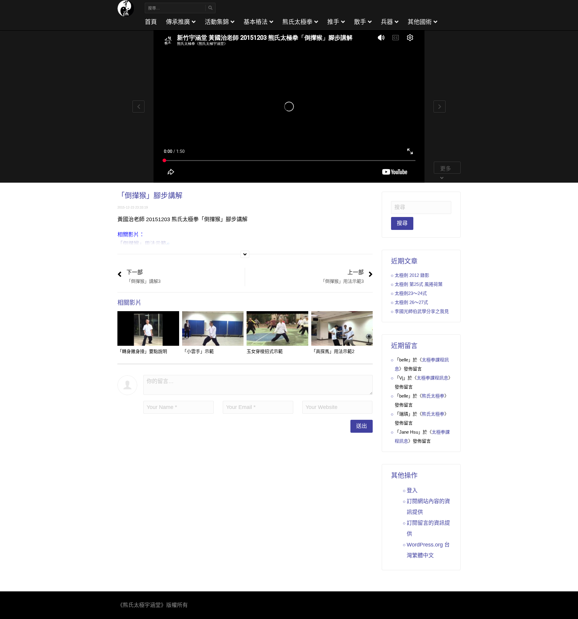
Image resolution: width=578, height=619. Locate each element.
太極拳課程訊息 (432, 377)
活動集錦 (218, 22)
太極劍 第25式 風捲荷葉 (419, 284)
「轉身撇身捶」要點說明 (142, 351)
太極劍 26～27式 (411, 302)
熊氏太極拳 (298, 22)
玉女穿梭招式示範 (265, 351)
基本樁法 (256, 22)
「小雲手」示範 (198, 351)
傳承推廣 (179, 22)
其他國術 (421, 22)
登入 (412, 490)
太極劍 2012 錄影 (412, 275)
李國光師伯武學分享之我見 (422, 311)
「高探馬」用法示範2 (332, 351)
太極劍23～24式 (411, 293)
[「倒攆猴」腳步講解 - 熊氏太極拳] (125, 8)
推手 (334, 22)
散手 (361, 22)
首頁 (151, 22)
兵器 (388, 22)
